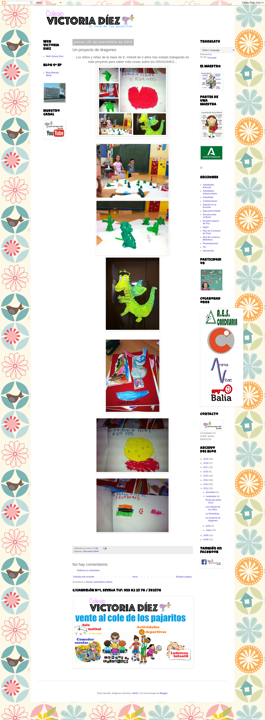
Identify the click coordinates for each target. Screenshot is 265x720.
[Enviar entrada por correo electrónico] (104, 548)
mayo (209, 530)
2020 (206, 459)
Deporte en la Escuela (209, 205)
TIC (204, 247)
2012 (206, 488)
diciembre (211, 492)
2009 (206, 535)
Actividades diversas (208, 186)
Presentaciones (210, 243)
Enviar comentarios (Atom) (99, 582)
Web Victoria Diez (54, 56)
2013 (206, 484)
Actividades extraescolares (210, 192)
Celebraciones (210, 201)
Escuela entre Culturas (209, 215)
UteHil (135, 693)
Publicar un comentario (88, 570)
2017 (206, 467)
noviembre (211, 496)
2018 (206, 463)
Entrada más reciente (83, 576)
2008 (206, 539)
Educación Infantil (90, 551)
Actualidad (208, 197)
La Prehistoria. (213, 513)
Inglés (206, 227)
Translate (212, 58)
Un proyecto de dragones (213, 519)
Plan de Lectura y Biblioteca (211, 238)
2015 (206, 476)
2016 (206, 471)
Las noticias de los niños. (213, 508)
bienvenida (208, 250)
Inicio (135, 576)
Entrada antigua (184, 576)
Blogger (163, 693)
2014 (206, 480)
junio (208, 526)
